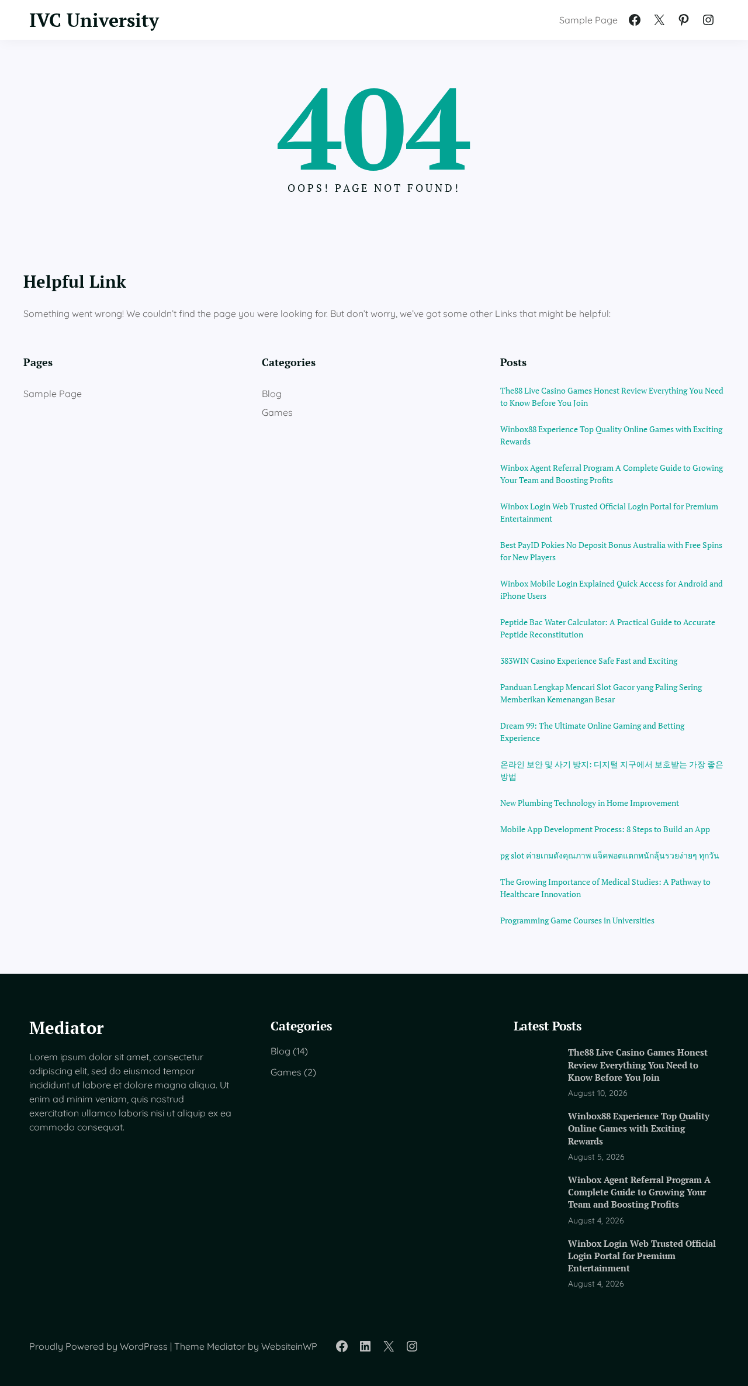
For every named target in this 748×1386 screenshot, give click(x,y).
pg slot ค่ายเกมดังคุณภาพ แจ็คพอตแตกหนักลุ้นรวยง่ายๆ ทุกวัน (609, 855)
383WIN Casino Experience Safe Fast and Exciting (588, 660)
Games (277, 412)
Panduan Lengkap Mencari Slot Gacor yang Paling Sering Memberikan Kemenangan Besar (601, 693)
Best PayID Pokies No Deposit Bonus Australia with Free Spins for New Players (611, 551)
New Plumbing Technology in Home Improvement (589, 802)
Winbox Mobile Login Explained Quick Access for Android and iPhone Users (611, 589)
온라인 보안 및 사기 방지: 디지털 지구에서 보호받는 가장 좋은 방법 (611, 770)
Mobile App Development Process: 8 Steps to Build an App (605, 829)
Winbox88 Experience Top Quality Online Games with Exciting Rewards (611, 435)
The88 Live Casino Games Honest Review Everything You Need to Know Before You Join (611, 396)
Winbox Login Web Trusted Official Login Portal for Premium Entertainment (609, 512)
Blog (272, 393)
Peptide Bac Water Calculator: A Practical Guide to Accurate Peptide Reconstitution (607, 628)
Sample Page (588, 20)
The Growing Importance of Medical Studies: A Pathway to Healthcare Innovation (605, 887)
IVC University (94, 20)
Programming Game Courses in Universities (577, 920)
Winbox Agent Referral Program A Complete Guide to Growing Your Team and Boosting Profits (611, 473)
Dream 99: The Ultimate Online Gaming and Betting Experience (592, 731)
